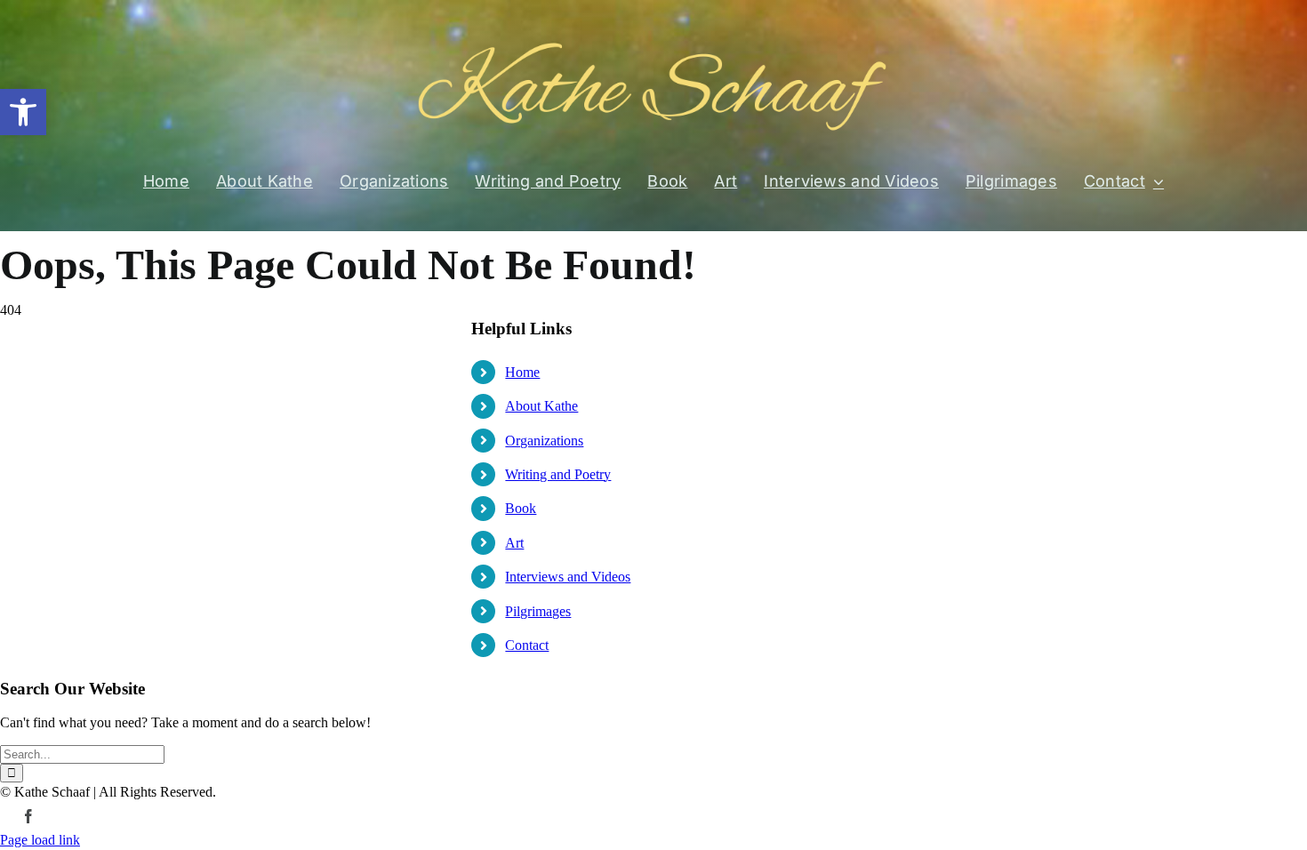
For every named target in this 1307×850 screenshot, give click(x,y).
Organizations (544, 440)
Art (514, 542)
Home (522, 372)
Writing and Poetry (558, 474)
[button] (23, 112)
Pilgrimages (538, 611)
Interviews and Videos (567, 576)
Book (520, 508)
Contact (527, 645)
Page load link (40, 839)
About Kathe (541, 405)
